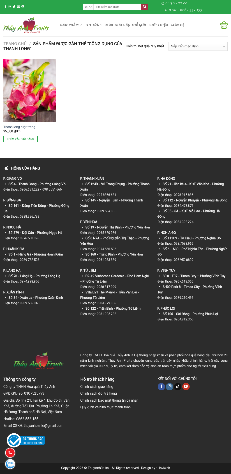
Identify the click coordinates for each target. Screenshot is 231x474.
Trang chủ (15, 43)
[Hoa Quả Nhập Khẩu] (28, 25)
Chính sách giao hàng (96, 386)
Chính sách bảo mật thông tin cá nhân (109, 400)
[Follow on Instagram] (10, 6)
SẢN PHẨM (69, 25)
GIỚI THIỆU (158, 25)
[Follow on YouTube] (22, 6)
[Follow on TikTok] (14, 6)
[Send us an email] (18, 6)
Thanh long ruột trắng (19, 127)
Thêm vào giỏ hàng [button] (20, 138)
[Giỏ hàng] (224, 25)
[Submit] (144, 7)
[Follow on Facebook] (5, 6)
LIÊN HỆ (178, 25)
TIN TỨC (92, 25)
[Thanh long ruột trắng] (29, 90)
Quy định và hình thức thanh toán (105, 407)
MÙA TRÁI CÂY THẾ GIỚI (125, 25)
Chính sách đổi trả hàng (98, 393)
